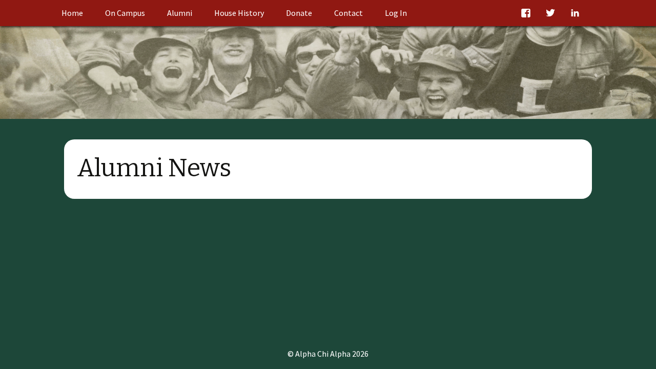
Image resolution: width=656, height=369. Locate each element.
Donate (299, 13)
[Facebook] (524, 13)
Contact (348, 13)
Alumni (179, 13)
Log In (396, 13)
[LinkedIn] (574, 13)
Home (72, 13)
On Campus (125, 13)
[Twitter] (549, 13)
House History (239, 13)
